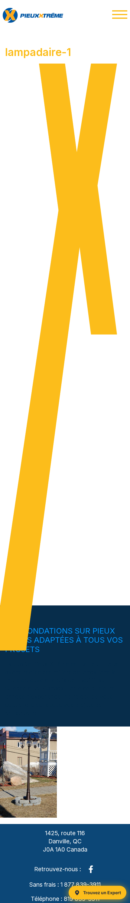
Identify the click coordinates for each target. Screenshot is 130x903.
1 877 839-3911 (80, 884)
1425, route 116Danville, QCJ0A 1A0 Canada (65, 841)
